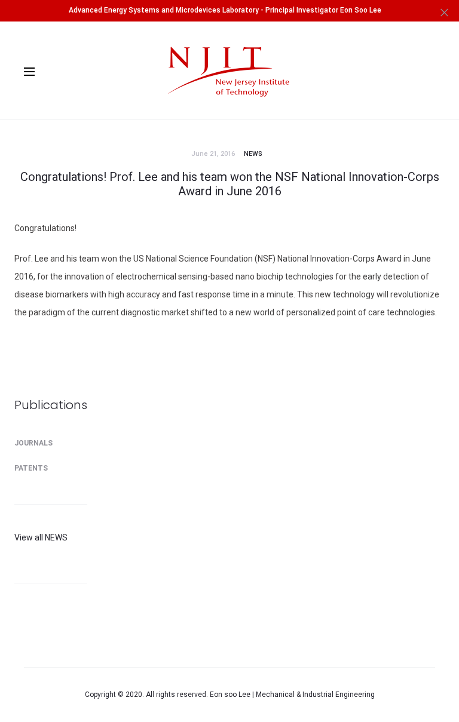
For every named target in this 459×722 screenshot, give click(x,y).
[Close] (444, 12)
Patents (31, 468)
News (253, 154)
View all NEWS (41, 537)
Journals (33, 443)
